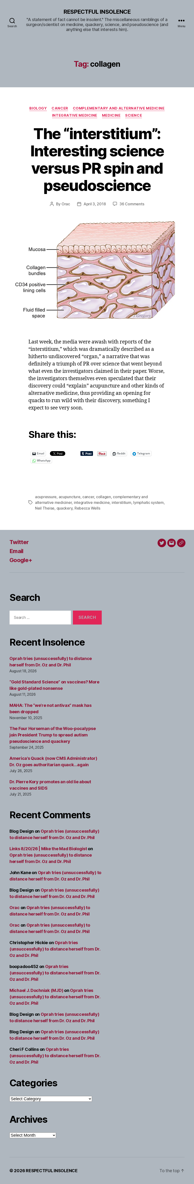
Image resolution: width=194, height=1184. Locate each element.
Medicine (111, 115)
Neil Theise (44, 508)
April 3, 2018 (95, 204)
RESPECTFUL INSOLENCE (96, 12)
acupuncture (69, 496)
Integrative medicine (74, 115)
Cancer (60, 108)
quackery (65, 508)
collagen (103, 496)
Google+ (20, 560)
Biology (38, 108)
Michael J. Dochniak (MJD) (36, 990)
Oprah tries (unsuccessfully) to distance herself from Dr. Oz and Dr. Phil (54, 949)
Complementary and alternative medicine (119, 108)
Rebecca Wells (87, 508)
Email (16, 551)
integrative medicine (92, 502)
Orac (66, 204)
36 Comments (131, 204)
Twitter (19, 542)
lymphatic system (148, 502)
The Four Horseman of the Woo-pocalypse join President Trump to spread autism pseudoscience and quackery (52, 735)
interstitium (121, 502)
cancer (88, 496)
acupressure (46, 496)
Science (133, 115)
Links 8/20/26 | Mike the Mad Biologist (48, 848)
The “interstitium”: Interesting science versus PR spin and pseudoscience (97, 159)
